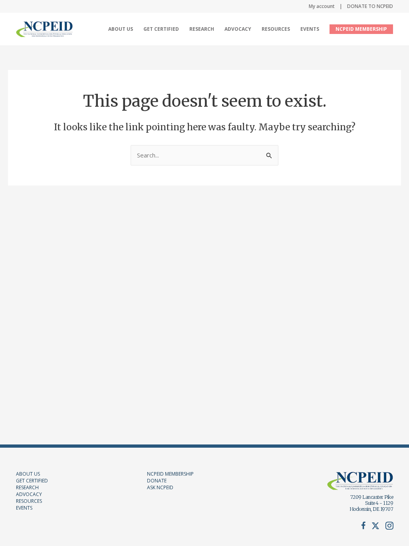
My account (322, 6)
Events (309, 29)
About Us (120, 29)
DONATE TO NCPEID (370, 6)
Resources (276, 29)
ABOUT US (28, 473)
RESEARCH (27, 487)
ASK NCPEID (160, 487)
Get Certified (161, 29)
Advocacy (237, 29)
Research (201, 29)
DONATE (157, 480)
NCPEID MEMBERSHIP (361, 29)
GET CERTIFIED (32, 480)
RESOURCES (29, 501)
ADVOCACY (29, 494)
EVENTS (24, 507)
